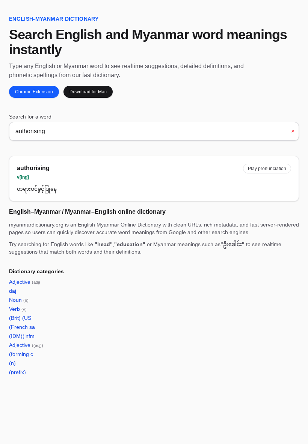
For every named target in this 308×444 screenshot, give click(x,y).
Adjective (24, 282)
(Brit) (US (20, 318)
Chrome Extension (34, 91)
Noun (19, 300)
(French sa (22, 327)
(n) (12, 363)
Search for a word (30, 117)
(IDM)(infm (22, 336)
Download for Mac (88, 91)
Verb (18, 309)
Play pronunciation (267, 168)
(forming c (21, 354)
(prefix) (17, 372)
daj (12, 291)
